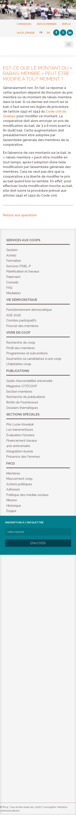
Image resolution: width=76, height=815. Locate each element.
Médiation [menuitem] (13, 293)
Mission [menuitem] (11, 500)
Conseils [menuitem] (12, 282)
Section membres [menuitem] (19, 391)
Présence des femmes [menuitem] (23, 456)
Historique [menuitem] (13, 506)
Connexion (24, 23)
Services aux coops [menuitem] (23, 240)
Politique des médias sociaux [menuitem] (27, 495)
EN (48, 32)
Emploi (66, 23)
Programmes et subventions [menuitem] (27, 353)
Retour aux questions (20, 215)
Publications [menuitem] (17, 371)
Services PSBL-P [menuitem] (18, 266)
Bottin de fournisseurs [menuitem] (22, 402)
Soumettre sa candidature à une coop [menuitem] (33, 359)
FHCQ (22, 46)
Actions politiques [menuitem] (19, 484)
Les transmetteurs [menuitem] (19, 430)
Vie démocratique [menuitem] (21, 300)
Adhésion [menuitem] (13, 489)
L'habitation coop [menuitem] (18, 364)
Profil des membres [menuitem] (20, 348)
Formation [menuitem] (13, 261)
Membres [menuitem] (13, 473)
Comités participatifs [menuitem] (21, 320)
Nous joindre (26, 32)
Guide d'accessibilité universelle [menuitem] (29, 381)
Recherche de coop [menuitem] (20, 342)
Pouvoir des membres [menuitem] (22, 326)
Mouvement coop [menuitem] (19, 479)
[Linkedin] (70, 32)
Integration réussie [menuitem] (19, 451)
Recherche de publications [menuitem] (25, 397)
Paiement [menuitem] (13, 277)
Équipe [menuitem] (11, 511)
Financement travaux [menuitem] (21, 440)
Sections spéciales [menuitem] (23, 414)
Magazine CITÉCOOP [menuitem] (21, 386)
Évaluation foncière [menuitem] (20, 435)
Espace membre (47, 23)
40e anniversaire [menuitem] (18, 446)
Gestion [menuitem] (12, 250)
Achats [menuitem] (11, 255)
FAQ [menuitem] (9, 288)
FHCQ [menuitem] (10, 463)
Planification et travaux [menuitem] (22, 271)
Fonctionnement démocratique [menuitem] (29, 310)
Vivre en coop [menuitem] (18, 332)
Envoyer (38, 543)
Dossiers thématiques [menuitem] (22, 408)
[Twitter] (63, 32)
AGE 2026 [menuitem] (13, 315)
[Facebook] (56, 32)
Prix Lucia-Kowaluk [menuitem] (20, 424)
